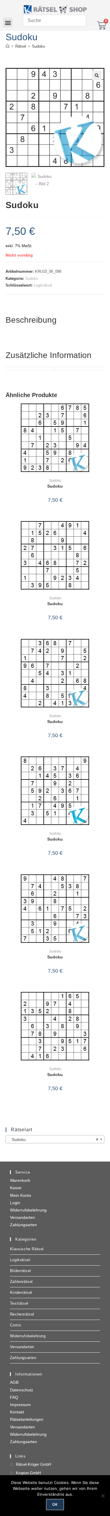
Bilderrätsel (20, 1271)
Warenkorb (20, 1180)
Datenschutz (21, 1390)
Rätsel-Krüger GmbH (33, 1464)
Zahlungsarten (23, 1224)
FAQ (14, 1397)
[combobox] (55, 1139)
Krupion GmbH (28, 1473)
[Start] (7, 46)
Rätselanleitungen (26, 1419)
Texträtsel (19, 1303)
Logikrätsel (43, 285)
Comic (16, 1325)
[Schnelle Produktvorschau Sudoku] (103, 414)
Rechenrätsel (22, 1314)
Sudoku (38, 46)
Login (15, 1202)
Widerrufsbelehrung (28, 1210)
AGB (14, 1382)
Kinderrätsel (21, 1292)
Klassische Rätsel (27, 1249)
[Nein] (103, 1496)
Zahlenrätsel (21, 1281)
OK (55, 1504)
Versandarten (22, 1217)
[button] (8, 22)
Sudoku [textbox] (53, 1139)
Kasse (15, 1187)
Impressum (20, 1404)
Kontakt (17, 1412)
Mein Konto (20, 1195)
